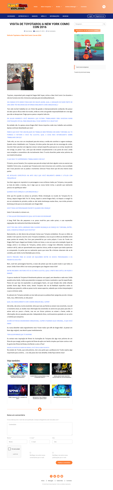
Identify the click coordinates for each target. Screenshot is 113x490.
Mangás (50, 481)
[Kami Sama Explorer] (18, 7)
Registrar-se (100, 16)
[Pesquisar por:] (90, 24)
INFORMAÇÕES (54, 16)
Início (35, 7)
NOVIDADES (11, 16)
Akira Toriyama (46, 7)
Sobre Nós (60, 481)
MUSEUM (65, 16)
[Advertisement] (39, 50)
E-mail (32, 438)
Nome (9, 438)
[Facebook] (51, 476)
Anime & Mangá (70, 7)
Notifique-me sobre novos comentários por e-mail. (37, 456)
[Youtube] (58, 476)
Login (90, 16)
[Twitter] (54, 476)
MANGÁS (35, 16)
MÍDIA (43, 16)
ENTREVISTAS (22, 16)
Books (58, 7)
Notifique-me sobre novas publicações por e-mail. (60, 456)
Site (53, 438)
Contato (84, 7)
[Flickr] (61, 476)
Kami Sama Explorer (82, 67)
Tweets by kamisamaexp (82, 72)
